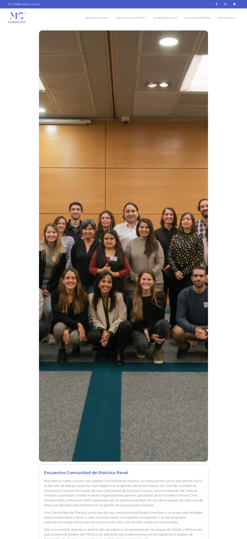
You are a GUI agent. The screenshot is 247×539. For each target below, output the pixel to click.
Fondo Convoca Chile (130, 17)
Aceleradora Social (165, 17)
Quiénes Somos (96, 17)
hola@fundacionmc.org (26, 4)
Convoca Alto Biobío (197, 17)
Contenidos (225, 17)
